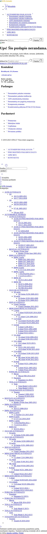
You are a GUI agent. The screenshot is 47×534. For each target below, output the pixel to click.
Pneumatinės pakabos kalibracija (21, 19)
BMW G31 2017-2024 (26, 266)
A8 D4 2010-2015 (20, 204)
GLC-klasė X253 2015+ (27, 343)
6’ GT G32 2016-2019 (26, 270)
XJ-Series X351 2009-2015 (28, 300)
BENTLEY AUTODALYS (19, 249)
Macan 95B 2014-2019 (26, 376)
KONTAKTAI (12, 35)
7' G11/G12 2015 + (25, 276)
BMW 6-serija (19, 268)
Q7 (10, 206)
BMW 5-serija (19, 257)
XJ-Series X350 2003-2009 (28, 298)
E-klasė (16, 325)
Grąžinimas (12, 126)
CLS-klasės (13, 482)
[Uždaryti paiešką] (2, 175)
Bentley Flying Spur (21, 251)
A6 (10, 194)
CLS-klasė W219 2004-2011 (28, 323)
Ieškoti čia (4, 40)
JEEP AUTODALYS (17, 302)
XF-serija (17, 292)
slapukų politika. (12, 533)
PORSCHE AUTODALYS (19, 372)
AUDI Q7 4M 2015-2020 (27, 247)
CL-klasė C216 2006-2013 (28, 317)
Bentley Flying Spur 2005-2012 (29, 253)
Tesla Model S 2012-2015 (27, 386)
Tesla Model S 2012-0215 (23, 515)
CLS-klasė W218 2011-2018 (28, 321)
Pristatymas (12, 121)
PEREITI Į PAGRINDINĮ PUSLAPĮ (13, 63)
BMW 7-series (14, 421)
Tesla (15, 384)
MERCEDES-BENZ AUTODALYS (22, 308)
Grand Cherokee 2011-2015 (28, 306)
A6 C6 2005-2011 (20, 196)
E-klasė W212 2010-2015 (27, 331)
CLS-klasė (17, 319)
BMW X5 (17, 278)
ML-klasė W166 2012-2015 (28, 359)
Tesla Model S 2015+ (26, 388)
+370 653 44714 (6, 75)
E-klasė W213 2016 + (26, 333)
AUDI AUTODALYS (13, 192)
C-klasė (16, 310)
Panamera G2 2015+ (25, 380)
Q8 (10, 210)
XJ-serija (17, 296)
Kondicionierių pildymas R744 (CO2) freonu (25, 27)
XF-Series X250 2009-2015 (28, 294)
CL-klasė (17, 315)
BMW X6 (17, 282)
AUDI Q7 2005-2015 (26, 245)
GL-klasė (17, 335)
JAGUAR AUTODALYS (18, 290)
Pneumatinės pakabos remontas (20, 16)
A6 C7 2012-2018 (20, 198)
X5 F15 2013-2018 (25, 280)
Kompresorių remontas (17, 25)
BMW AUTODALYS (17, 255)
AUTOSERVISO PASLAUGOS (19, 14)
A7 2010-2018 (23, 231)
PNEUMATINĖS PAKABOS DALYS (21, 29)
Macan (16, 374)
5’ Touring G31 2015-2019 (23, 415)
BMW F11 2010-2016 (26, 264)
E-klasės (12, 486)
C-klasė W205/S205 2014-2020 (29, 313)
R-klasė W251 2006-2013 (27, 364)
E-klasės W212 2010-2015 (23, 490)
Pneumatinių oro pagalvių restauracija (22, 23)
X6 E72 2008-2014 (25, 284)
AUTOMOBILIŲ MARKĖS (15, 215)
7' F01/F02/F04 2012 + (26, 274)
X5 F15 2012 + (19, 429)
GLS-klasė (17, 351)
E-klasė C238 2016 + (26, 327)
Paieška (36, 40)
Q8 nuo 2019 (18, 212)
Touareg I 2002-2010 (26, 394)
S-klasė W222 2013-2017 (27, 370)
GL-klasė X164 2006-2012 (28, 337)
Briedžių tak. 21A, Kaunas (9, 71)
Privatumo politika (14, 131)
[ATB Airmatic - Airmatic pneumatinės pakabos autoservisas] (6, 1)
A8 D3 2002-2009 (20, 202)
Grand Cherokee (20, 304)
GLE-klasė (18, 345)
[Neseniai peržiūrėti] (6, 166)
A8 (10, 200)
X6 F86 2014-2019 (25, 288)
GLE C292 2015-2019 (26, 347)
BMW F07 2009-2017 (26, 261)
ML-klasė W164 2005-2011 (28, 357)
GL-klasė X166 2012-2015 (28, 339)
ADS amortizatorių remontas (19, 21)
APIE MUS (11, 32)
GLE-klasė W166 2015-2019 (28, 349)
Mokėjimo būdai (14, 123)
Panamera (17, 378)
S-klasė (16, 366)
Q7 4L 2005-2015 (20, 208)
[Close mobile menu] (1, 184)
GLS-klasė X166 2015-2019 (28, 353)
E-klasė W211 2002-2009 (27, 329)
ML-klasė (17, 355)
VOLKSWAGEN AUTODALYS (21, 390)
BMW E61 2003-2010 (26, 259)
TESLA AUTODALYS (17, 382)
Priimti (21, 533)
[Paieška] (6, 9)
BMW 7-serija (19, 272)
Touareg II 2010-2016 (26, 396)
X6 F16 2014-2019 (25, 286)
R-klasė (16, 362)
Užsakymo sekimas (15, 129)
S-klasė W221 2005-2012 (27, 368)
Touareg (17, 392)
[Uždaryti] (1, 178)
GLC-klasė (18, 341)
